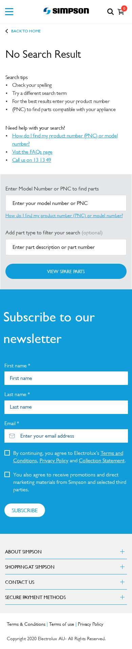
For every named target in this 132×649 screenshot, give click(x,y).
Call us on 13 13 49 (31, 160)
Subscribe (25, 510)
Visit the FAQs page (32, 152)
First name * (17, 365)
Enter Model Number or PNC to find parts (52, 188)
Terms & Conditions (26, 624)
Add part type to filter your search (54, 232)
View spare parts (66, 271)
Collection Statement (102, 460)
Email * (11, 423)
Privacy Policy (54, 460)
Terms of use (61, 624)
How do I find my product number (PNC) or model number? (65, 139)
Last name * (17, 394)
